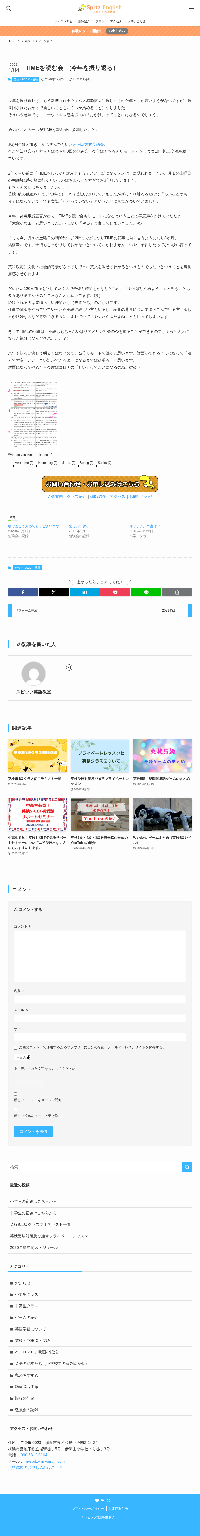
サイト (19, 1029)
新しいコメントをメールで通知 (38, 1100)
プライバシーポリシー (88, 1508)
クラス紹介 (76, 496)
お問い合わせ (141, 496)
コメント (23, 926)
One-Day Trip (26, 1387)
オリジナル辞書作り (145, 526)
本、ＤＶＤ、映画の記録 (36, 1352)
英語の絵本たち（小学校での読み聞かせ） (52, 1363)
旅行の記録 (24, 1398)
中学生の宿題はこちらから (33, 1213)
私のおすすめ (26, 1375)
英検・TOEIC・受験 (26, 79)
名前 (19, 991)
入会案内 (55, 496)
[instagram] (69, 667)
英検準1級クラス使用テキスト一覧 (40, 1224)
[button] (23, 592)
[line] (103, 1500)
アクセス (117, 496)
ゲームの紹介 (26, 1317)
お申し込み (117, 31)
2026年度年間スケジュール (34, 1248)
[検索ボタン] (8, 8)
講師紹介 (98, 496)
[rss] (109, 1500)
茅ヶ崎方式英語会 (88, 144)
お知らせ (22, 1283)
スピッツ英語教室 (33, 691)
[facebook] (91, 1500)
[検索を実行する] (187, 1167)
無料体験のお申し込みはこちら (35, 1467)
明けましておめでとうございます (33, 526)
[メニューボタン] (191, 8)
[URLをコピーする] (177, 592)
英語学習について (30, 1329)
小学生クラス (26, 1294)
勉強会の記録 (26, 1410)
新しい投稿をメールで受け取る (38, 1116)
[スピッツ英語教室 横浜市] (100, 8)
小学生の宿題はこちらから (33, 1201)
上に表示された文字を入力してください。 (46, 1069)
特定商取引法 (118, 1508)
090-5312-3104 (34, 1455)
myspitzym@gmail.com (45, 1461)
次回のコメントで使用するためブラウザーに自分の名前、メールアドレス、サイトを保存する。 (92, 1047)
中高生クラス (26, 1306)
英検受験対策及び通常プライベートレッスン (49, 1236)
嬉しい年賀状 (79, 526)
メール (21, 1010)
